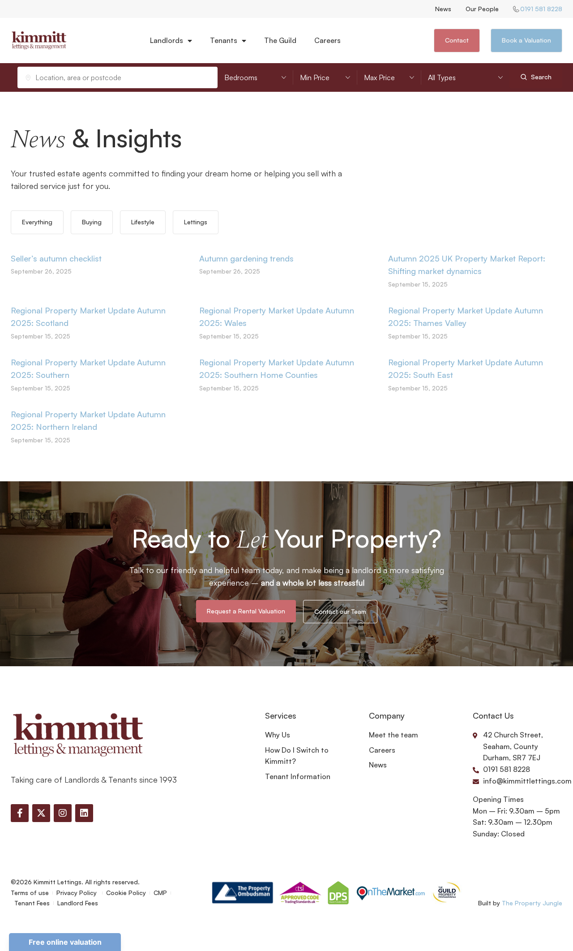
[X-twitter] (41, 813)
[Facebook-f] (20, 813)
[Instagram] (63, 813)
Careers (327, 40)
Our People (482, 9)
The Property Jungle (532, 903)
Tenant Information (297, 776)
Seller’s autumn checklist (56, 258)
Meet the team (393, 734)
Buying (92, 222)
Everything (37, 222)
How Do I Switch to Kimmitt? (297, 755)
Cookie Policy (126, 892)
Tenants (223, 40)
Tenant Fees (32, 903)
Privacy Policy (77, 892)
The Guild (280, 40)
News (443, 9)
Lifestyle (142, 222)
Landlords (166, 40)
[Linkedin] (84, 813)
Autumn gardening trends (246, 258)
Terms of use (30, 892)
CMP (160, 892)
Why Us (277, 734)
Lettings (195, 222)
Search (540, 77)
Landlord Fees (77, 903)
